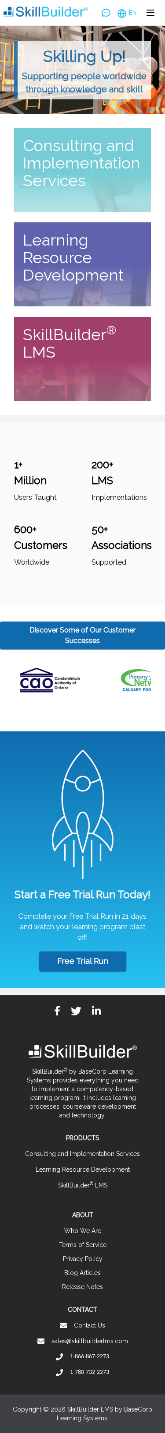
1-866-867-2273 (89, 1356)
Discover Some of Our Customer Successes (82, 635)
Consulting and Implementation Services (82, 1153)
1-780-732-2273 (89, 1372)
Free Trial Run (82, 961)
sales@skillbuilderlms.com (89, 1341)
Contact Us (89, 1325)
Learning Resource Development (83, 1169)
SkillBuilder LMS (82, 1185)
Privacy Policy (83, 1258)
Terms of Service (82, 1244)
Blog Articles (82, 1272)
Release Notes (82, 1286)
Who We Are (82, 1230)
